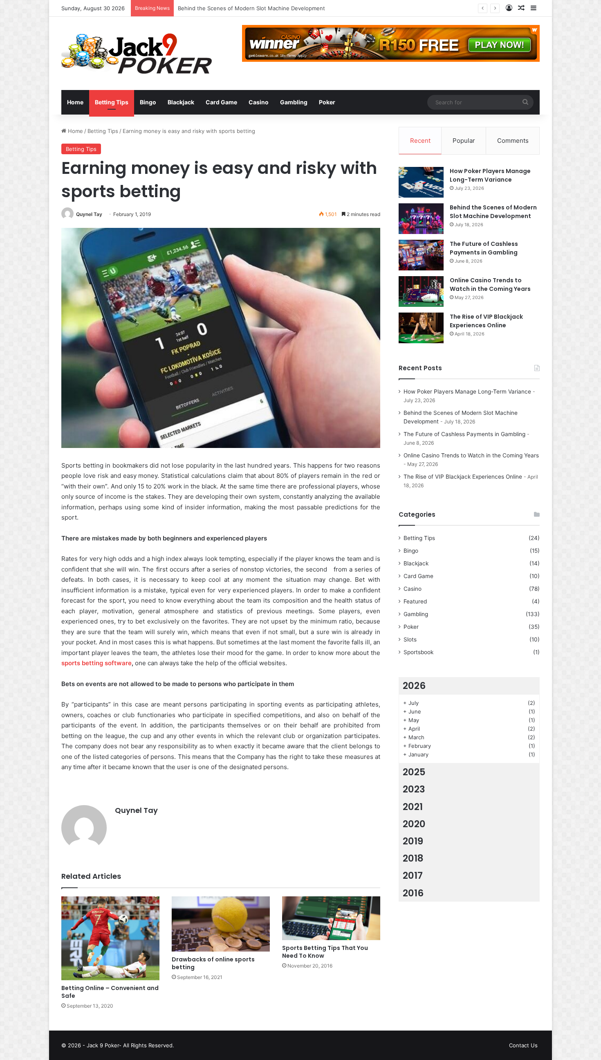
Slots (410, 639)
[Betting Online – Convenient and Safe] (110, 938)
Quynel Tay (89, 214)
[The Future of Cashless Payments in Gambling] (421, 255)
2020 (414, 823)
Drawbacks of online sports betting (213, 963)
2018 (413, 858)
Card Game (221, 102)
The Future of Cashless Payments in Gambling (237, 8)
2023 (414, 789)
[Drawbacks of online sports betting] (221, 924)
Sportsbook (418, 652)
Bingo (148, 102)
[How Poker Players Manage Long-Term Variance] (421, 182)
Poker (327, 102)
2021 (413, 806)
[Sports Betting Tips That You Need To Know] (331, 918)
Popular (464, 140)
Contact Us (523, 1045)
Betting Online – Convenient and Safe (110, 992)
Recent (420, 140)
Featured (415, 601)
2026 (414, 685)
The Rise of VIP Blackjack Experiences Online (486, 321)
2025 (414, 772)
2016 (413, 893)
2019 (413, 841)
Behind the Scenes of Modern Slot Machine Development (493, 211)
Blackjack (181, 102)
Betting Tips (111, 102)
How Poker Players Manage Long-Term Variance (490, 175)
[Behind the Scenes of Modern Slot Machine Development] (421, 218)
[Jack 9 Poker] (136, 53)
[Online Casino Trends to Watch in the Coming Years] (421, 291)
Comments (513, 140)
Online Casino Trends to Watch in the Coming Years (490, 284)
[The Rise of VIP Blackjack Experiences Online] (421, 328)
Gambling (293, 102)
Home (75, 102)
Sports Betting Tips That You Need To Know (325, 952)
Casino (259, 102)
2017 (413, 875)
